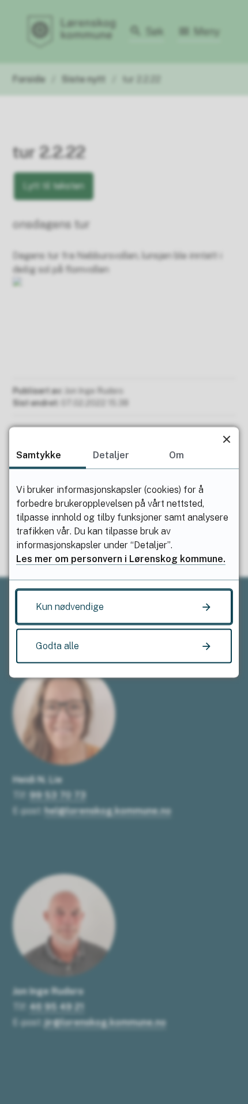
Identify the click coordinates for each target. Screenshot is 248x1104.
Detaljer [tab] (111, 454)
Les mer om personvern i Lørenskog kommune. (121, 558)
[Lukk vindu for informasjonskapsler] (226, 439)
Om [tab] (176, 454)
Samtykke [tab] (38, 454)
